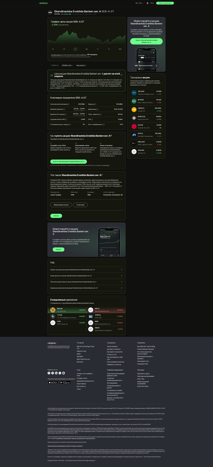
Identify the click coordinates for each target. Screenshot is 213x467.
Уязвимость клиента (114, 364)
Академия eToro (142, 364)
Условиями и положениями (63, 438)
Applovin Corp (81, 351)
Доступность (81, 386)
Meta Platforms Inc (83, 359)
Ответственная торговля (145, 349)
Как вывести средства (114, 352)
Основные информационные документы (116, 394)
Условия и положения (77, 446)
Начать (56, 216)
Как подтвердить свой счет (114, 358)
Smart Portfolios (142, 386)
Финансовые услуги (61, 205)
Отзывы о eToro (82, 378)
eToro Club (140, 379)
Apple (79, 354)
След (79, 389)
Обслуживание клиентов (115, 362)
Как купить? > (81, 65)
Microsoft (80, 362)
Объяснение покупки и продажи (145, 357)
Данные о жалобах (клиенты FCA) (115, 399)
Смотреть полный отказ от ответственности (83, 438)
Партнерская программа (145, 376)
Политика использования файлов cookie (115, 374)
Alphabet (80, 356)
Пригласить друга (143, 373)
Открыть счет (112, 354)
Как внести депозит (114, 349)
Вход (152, 3)
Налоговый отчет (143, 361)
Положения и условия (114, 390)
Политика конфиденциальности (114, 379)
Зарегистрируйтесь (165, 3)
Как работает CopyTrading (146, 346)
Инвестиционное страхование (143, 383)
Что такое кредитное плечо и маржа (144, 353)
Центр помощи (112, 346)
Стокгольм (80, 205)
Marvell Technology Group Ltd (85, 347)
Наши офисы (81, 384)
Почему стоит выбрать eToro (85, 374)
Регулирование (112, 383)
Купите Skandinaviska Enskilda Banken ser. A (146, 41)
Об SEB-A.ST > (67, 65)
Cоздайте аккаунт (56, 55)
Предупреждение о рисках (114, 387)
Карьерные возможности (85, 381)
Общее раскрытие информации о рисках (59, 446)
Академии (105, 165)
